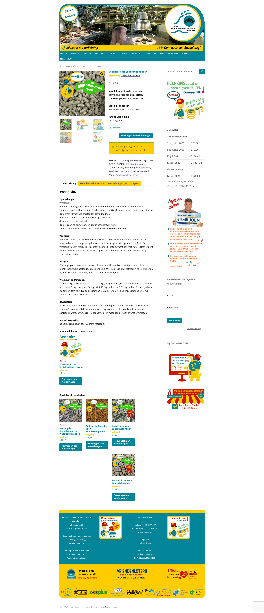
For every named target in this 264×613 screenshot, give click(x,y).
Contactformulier (144, 517)
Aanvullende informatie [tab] (91, 183)
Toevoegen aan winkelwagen (136, 135)
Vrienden (111, 54)
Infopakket (136, 54)
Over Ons (87, 54)
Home (62, 66)
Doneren (123, 54)
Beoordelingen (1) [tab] (117, 183)
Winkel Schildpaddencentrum (124, 174)
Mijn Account (66, 59)
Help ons (70, 366)
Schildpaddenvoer (135, 163)
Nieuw (69, 432)
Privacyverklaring (194, 329)
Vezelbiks (113, 171)
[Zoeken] (202, 71)
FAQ (162, 54)
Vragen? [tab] (134, 183)
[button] (102, 74)
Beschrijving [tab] (69, 183)
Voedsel (69, 66)
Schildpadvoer (116, 167)
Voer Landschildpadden (131, 171)
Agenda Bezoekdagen (76, 557)
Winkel (185, 54)
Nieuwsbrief (172, 54)
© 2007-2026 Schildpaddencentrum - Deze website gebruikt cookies (88, 607)
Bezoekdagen (150, 54)
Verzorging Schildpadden (137, 167)
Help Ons (99, 54)
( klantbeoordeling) (131, 75)
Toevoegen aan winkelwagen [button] (69, 380)
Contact (75, 54)
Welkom (64, 54)
